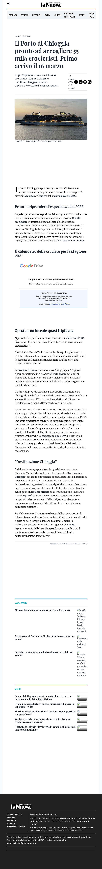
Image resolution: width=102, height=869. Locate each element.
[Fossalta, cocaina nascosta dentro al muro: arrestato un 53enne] (82, 664)
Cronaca (13, 15)
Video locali (91, 15)
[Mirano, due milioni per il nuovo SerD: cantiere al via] (82, 621)
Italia (47, 15)
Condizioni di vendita (14, 816)
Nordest (36, 15)
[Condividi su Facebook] (76, 82)
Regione (24, 15)
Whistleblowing (16, 826)
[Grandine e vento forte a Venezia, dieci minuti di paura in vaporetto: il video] (82, 705)
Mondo (57, 15)
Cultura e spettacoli (69, 15)
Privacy (11, 823)
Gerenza (11, 820)
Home (18, 36)
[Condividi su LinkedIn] (81, 82)
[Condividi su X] (85, 82)
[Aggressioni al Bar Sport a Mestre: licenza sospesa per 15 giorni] (82, 642)
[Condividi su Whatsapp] (90, 82)
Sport (82, 15)
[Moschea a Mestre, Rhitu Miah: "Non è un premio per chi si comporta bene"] (82, 713)
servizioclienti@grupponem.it (21, 843)
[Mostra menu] (8, 3)
